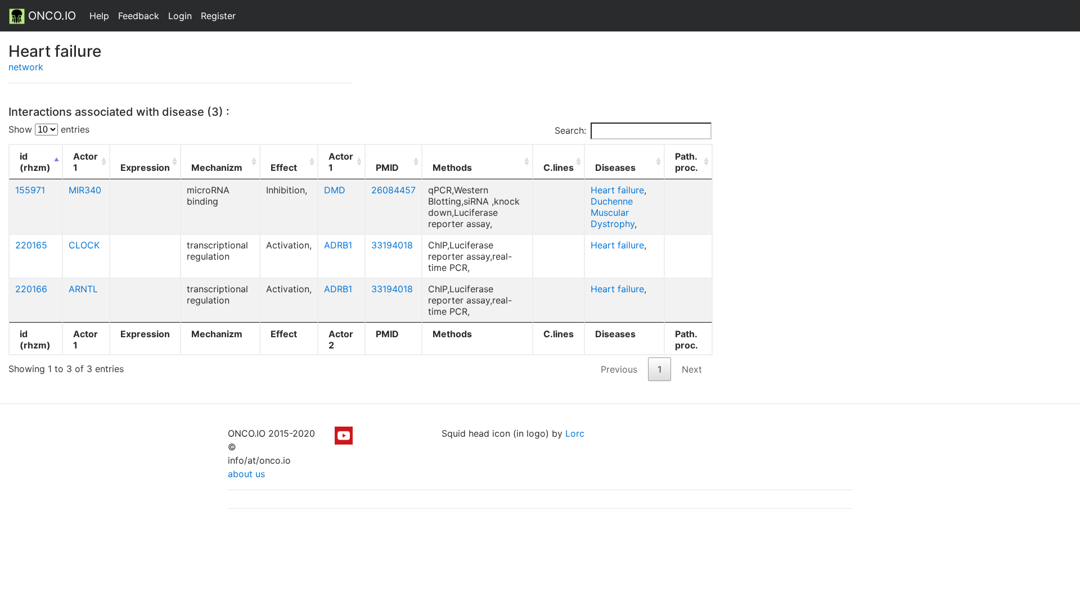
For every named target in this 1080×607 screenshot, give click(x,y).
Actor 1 (85, 162)
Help (99, 15)
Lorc (574, 433)
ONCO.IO (50, 15)
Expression (145, 167)
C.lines (558, 167)
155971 (30, 190)
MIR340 (85, 190)
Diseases (615, 167)
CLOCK (84, 245)
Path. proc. (686, 162)
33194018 (392, 245)
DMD (334, 190)
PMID (387, 167)
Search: (570, 130)
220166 (31, 289)
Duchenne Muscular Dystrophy (612, 212)
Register (218, 15)
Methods (452, 167)
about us (246, 473)
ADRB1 (338, 245)
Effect (284, 167)
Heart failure (617, 190)
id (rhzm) (35, 162)
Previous (619, 369)
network (25, 67)
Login (180, 15)
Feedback (138, 15)
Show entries (48, 129)
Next (692, 369)
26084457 (393, 190)
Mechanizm (216, 167)
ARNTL (83, 289)
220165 (31, 245)
